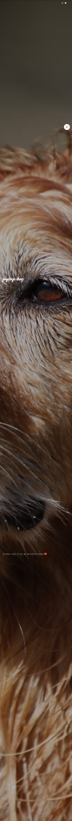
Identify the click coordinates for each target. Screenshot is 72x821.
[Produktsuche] (66, 127)
